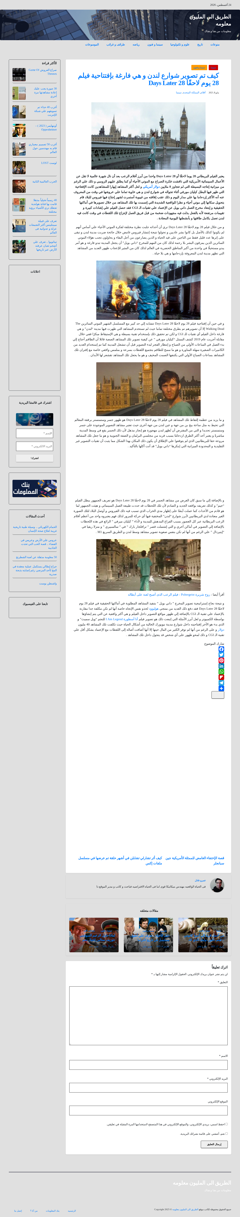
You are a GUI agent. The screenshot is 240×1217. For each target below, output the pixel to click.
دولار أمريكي (151, 186)
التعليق (223, 982)
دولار (221, 629)
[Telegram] (148, 683)
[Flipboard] (148, 677)
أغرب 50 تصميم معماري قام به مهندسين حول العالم (43, 148)
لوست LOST (49, 162)
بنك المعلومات (53, 1210)
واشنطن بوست (48, 583)
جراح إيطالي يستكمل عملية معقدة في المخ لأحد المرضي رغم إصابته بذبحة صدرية (35, 570)
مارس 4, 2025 (162, 946)
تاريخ (200, 44)
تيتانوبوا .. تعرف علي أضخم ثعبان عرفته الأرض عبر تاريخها (45, 245)
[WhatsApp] (148, 671)
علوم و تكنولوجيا (180, 44)
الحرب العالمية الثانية (45, 181)
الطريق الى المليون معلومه (202, 1183)
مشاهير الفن (89, 930)
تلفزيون (163, 931)
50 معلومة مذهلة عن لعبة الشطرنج (36, 557)
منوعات (215, 44)
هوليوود (154, 608)
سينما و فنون (155, 44)
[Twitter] (148, 655)
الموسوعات (92, 44)
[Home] (227, 42)
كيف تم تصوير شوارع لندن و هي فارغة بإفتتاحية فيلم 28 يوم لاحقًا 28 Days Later (148, 79)
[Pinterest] (148, 660)
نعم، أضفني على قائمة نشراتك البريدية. (202, 1133)
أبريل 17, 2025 (217, 946)
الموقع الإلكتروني (218, 1101)
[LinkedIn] (148, 666)
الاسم (223, 1055)
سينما (213, 67)
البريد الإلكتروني (217, 1078)
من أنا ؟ (34, 1210)
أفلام (203, 92)
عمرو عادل (200, 880)
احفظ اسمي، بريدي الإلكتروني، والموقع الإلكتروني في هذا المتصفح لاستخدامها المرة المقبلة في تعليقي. (165, 1124)
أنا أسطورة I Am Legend (122, 619)
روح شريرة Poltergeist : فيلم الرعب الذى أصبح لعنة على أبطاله (169, 594)
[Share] (148, 688)
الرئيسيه (72, 1210)
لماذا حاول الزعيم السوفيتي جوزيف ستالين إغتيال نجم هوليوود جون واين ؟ (97, 940)
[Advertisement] (197, 474)
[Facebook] (148, 649)
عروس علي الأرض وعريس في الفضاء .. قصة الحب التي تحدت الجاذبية (39, 544)
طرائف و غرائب (115, 44)
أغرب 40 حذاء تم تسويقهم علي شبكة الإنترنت (45, 111)
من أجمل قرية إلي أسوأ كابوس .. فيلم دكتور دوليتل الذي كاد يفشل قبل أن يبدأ (204, 940)
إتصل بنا (18, 1210)
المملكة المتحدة (191, 92)
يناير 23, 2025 (108, 946)
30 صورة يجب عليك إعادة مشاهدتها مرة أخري (45, 92)
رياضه (136, 44)
